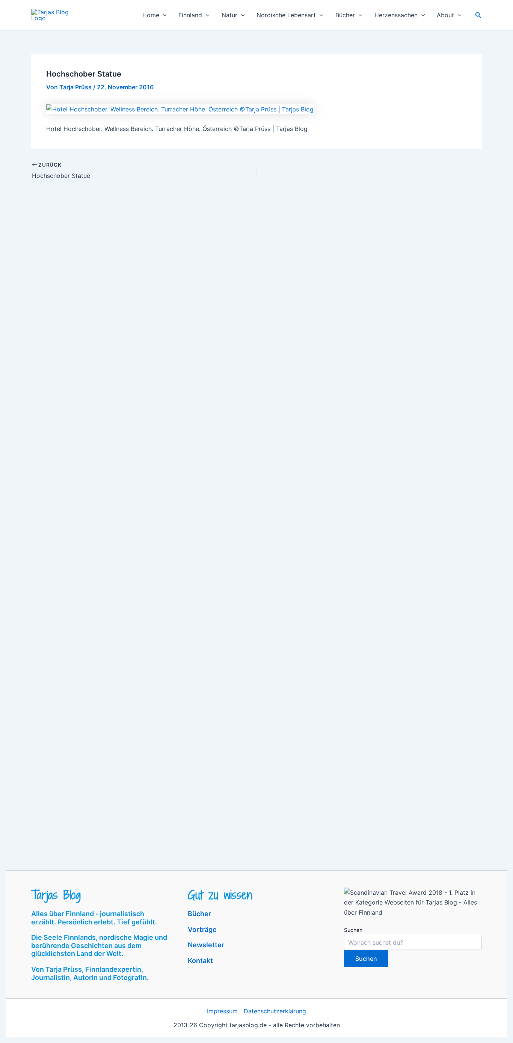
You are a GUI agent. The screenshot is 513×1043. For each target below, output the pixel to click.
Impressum (222, 1011)
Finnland (190, 15)
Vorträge (202, 929)
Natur (229, 15)
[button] (163, 15)
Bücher (345, 15)
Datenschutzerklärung (275, 1011)
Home (150, 15)
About (445, 15)
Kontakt (200, 961)
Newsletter (206, 945)
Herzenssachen (396, 15)
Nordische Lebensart (286, 15)
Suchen (353, 930)
